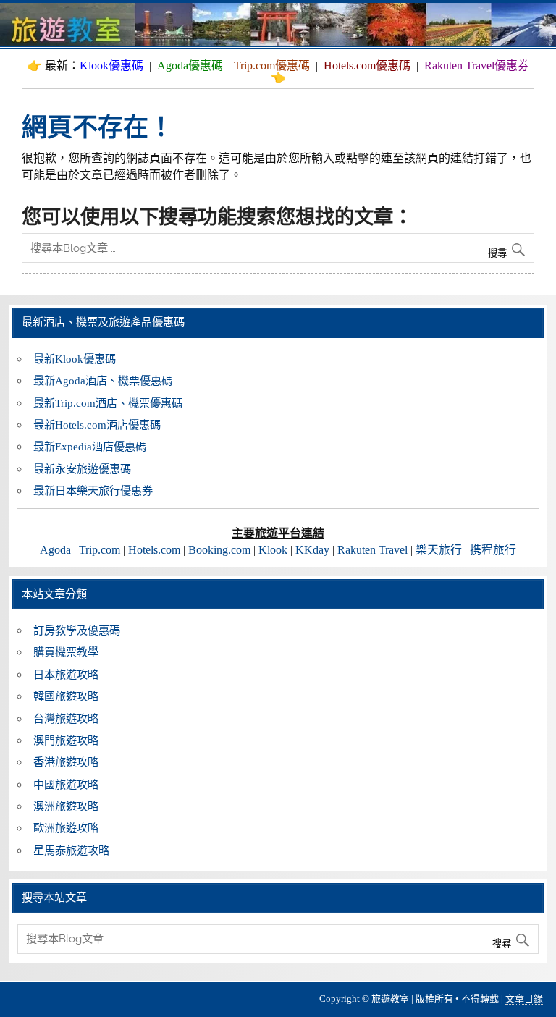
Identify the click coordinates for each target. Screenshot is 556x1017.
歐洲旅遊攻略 (65, 828)
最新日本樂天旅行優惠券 (93, 490)
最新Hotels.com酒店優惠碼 (97, 424)
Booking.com (219, 550)
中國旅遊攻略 (65, 784)
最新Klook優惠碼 (74, 359)
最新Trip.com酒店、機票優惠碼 (107, 403)
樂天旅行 (439, 550)
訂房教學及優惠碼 (76, 630)
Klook (272, 550)
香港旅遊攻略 (65, 762)
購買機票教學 (65, 652)
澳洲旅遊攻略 (65, 806)
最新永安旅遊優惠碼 (82, 469)
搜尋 (499, 253)
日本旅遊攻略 (65, 674)
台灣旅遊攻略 (65, 718)
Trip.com (99, 550)
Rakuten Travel (372, 550)
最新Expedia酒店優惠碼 (89, 446)
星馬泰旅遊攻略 (71, 850)
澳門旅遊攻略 (65, 740)
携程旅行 (493, 550)
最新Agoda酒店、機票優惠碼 (102, 380)
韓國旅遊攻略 (65, 696)
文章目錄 (524, 998)
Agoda (55, 550)
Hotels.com (154, 550)
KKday (312, 550)
